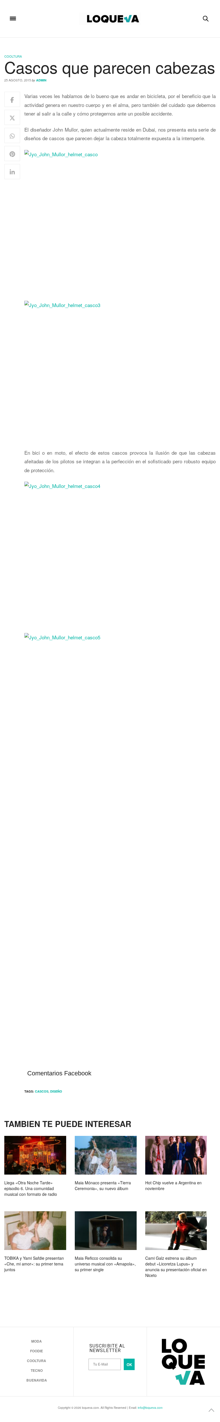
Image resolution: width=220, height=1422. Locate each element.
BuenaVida (36, 1380)
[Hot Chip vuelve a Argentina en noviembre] (176, 1155)
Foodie (36, 1350)
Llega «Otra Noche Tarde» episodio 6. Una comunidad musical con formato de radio (30, 1188)
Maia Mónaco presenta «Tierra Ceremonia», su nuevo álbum (103, 1185)
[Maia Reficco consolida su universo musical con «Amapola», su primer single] (106, 1230)
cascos (41, 1091)
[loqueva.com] (110, 19)
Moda (36, 1341)
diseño (56, 1091)
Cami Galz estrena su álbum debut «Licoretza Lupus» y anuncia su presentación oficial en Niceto (176, 1266)
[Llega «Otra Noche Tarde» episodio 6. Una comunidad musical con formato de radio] (35, 1155)
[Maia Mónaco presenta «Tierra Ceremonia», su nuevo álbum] (106, 1155)
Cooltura (13, 56)
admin (41, 80)
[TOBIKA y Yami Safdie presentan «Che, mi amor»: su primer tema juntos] (35, 1230)
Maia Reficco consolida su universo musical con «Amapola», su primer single (105, 1263)
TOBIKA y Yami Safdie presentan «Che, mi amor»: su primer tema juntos (34, 1263)
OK (129, 1364)
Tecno (37, 1370)
